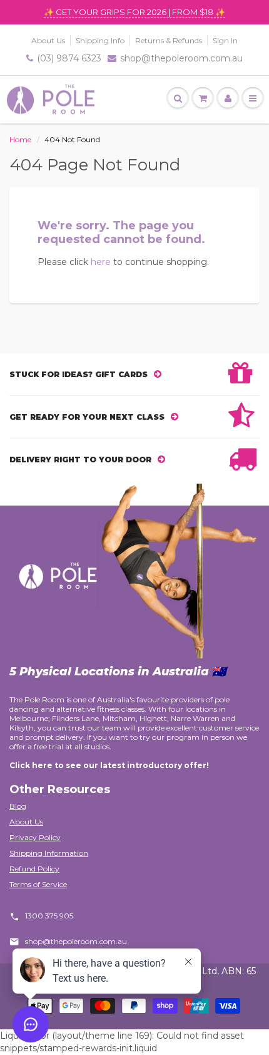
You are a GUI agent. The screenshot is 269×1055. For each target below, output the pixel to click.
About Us (48, 40)
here (101, 262)
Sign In (225, 40)
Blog (17, 806)
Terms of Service (38, 884)
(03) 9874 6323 (69, 58)
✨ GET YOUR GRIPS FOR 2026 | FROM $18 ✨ (134, 12)
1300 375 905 (49, 915)
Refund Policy (34, 868)
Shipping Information (48, 853)
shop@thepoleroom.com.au (181, 58)
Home (20, 139)
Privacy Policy (35, 837)
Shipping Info (100, 40)
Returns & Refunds (168, 40)
